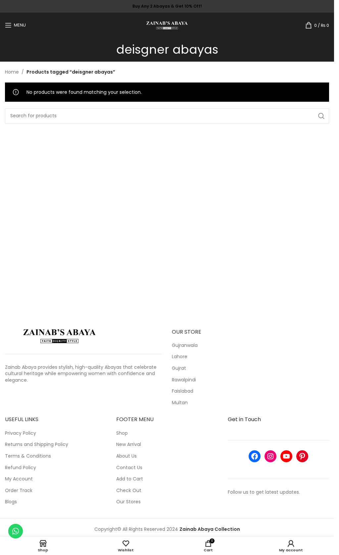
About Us (126, 456)
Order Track (18, 490)
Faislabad (182, 391)
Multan (180, 403)
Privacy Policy (20, 433)
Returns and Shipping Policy (36, 444)
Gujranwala (185, 345)
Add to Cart (129, 479)
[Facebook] (255, 456)
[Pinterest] (302, 456)
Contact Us (129, 468)
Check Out (128, 490)
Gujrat (179, 368)
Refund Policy (20, 468)
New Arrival (128, 444)
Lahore (179, 357)
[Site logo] (167, 24)
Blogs (11, 502)
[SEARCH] (321, 116)
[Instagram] (270, 456)
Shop (122, 433)
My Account (19, 479)
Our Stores (128, 502)
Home (12, 72)
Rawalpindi (184, 380)
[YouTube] (286, 456)
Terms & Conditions (28, 456)
